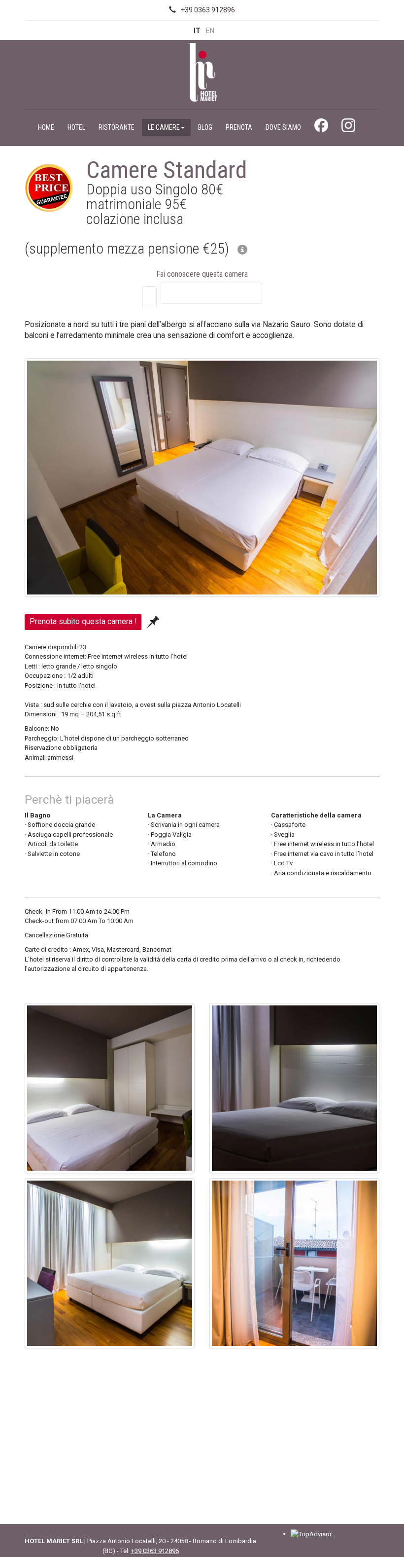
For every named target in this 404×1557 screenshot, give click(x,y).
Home (46, 127)
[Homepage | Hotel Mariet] (202, 71)
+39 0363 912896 (208, 10)
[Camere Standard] (202, 479)
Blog (205, 127)
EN (210, 31)
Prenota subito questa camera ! (83, 621)
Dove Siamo (283, 127)
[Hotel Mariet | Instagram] (348, 127)
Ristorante (117, 127)
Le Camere (164, 127)
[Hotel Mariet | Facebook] (321, 127)
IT (197, 31)
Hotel (76, 127)
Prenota (239, 127)
